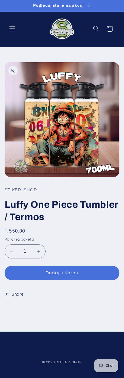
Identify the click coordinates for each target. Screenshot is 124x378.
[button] (12, 28)
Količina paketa (19, 239)
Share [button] (18, 294)
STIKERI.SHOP (69, 362)
